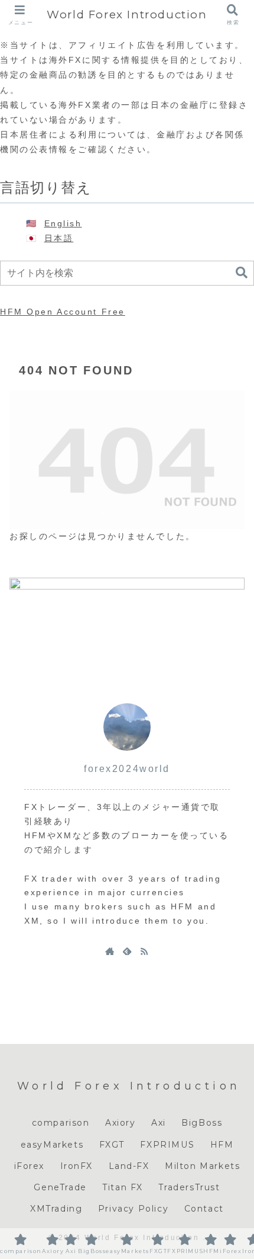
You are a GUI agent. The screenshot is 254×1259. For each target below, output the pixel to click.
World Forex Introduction (127, 14)
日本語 (59, 238)
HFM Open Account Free (62, 311)
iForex (29, 1166)
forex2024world (127, 769)
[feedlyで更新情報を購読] (127, 951)
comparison (61, 1122)
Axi (158, 1122)
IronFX (76, 1166)
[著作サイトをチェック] (110, 951)
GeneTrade (60, 1187)
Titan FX (122, 1187)
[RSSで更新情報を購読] (144, 951)
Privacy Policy (133, 1208)
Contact (204, 1208)
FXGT (112, 1144)
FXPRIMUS (167, 1144)
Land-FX (129, 1166)
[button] (241, 273)
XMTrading (56, 1208)
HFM (222, 1144)
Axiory (120, 1122)
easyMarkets (52, 1144)
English (63, 223)
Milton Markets (202, 1166)
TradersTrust (189, 1187)
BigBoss (201, 1122)
